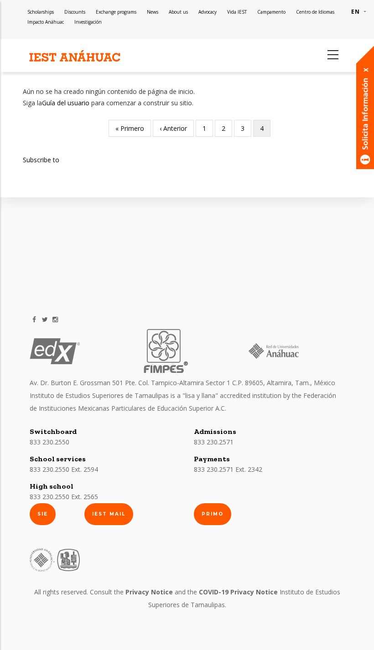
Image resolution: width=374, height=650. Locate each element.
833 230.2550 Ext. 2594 (64, 469)
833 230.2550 (49, 442)
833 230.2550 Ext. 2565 (64, 496)
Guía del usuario (65, 102)
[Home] (75, 56)
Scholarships (40, 12)
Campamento (271, 12)
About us (178, 12)
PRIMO (212, 514)
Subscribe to (41, 159)
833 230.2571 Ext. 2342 (228, 469)
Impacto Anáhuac (45, 22)
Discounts (74, 12)
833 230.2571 (214, 442)
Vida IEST (237, 12)
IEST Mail (108, 514)
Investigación (88, 22)
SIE (42, 514)
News (152, 12)
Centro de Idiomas (315, 12)
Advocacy (207, 12)
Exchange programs (116, 12)
